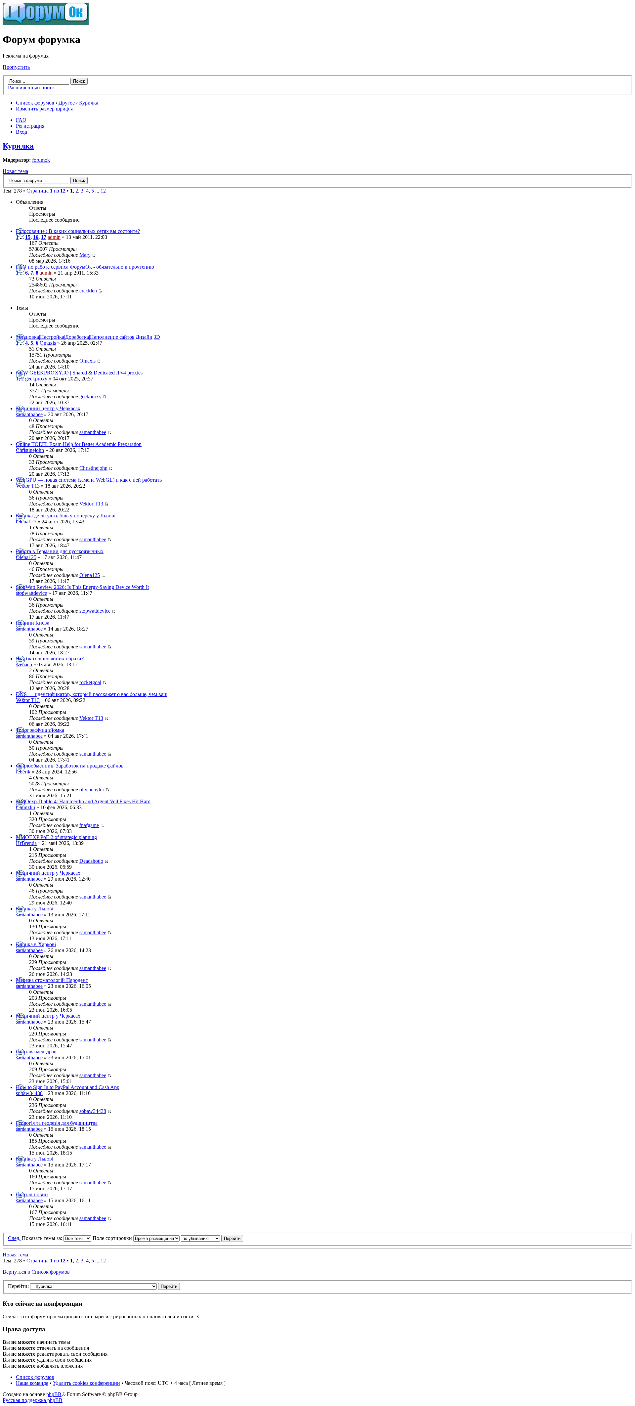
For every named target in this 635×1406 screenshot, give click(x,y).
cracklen (88, 290)
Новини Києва (32, 623)
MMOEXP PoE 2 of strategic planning (56, 837)
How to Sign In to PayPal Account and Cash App (67, 1087)
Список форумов (35, 103)
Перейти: (18, 1286)
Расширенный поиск (31, 87)
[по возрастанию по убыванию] (212, 1238)
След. (14, 1238)
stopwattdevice (31, 593)
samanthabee (29, 414)
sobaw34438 (29, 1093)
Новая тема (15, 171)
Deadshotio (91, 861)
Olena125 (26, 521)
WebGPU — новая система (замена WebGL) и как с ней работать (89, 480)
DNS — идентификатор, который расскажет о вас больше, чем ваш (91, 694)
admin (54, 237)
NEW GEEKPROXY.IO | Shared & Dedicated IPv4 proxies (79, 372)
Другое (67, 103)
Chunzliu (25, 807)
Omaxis (48, 343)
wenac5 (24, 664)
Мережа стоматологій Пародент (52, 980)
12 (103, 191)
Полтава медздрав (36, 1051)
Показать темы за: (43, 1238)
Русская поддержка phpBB (33, 1400)
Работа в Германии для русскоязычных (60, 551)
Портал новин (32, 1194)
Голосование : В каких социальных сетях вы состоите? (78, 231)
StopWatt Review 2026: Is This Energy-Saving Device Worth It (82, 587)
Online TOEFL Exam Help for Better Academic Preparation (79, 444)
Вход (21, 132)
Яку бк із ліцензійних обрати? (50, 658)
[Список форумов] (46, 23)
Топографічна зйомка (40, 730)
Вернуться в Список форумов (36, 1272)
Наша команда (32, 1383)
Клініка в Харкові (36, 944)
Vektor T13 (28, 486)
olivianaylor (91, 789)
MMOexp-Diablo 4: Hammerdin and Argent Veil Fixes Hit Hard (83, 801)
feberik (23, 771)
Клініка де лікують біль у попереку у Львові (65, 515)
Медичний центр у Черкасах (48, 408)
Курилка (88, 103)
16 (35, 237)
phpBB (54, 1394)
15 (27, 237)
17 (43, 237)
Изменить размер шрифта (44, 108)
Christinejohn (30, 450)
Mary (85, 255)
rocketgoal (90, 682)
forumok (41, 160)
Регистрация (30, 126)
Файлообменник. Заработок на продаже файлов (70, 766)
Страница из (45, 191)
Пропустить (16, 67)
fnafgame (89, 825)
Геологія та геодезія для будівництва (57, 1123)
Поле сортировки (113, 1238)
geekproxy (36, 378)
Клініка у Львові (34, 908)
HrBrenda (26, 843)
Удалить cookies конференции (86, 1383)
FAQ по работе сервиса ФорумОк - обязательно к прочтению (85, 267)
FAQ (21, 120)
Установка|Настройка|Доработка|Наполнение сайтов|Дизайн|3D (88, 337)
